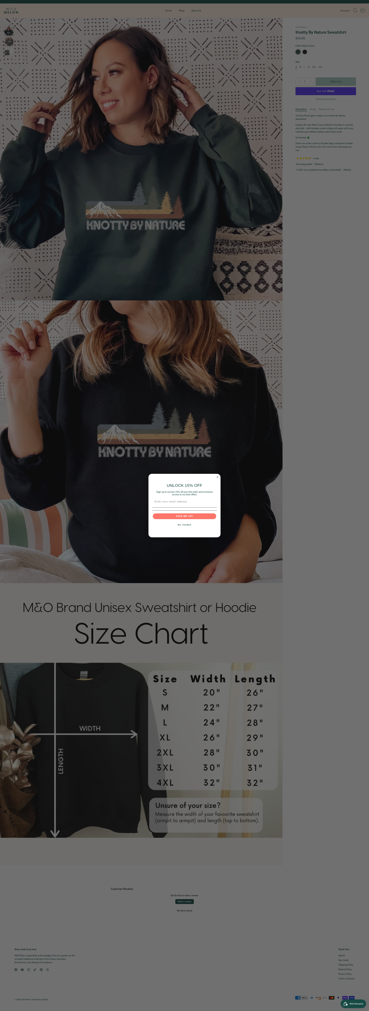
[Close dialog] (217, 477)
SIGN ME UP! (184, 516)
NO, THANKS (184, 525)
